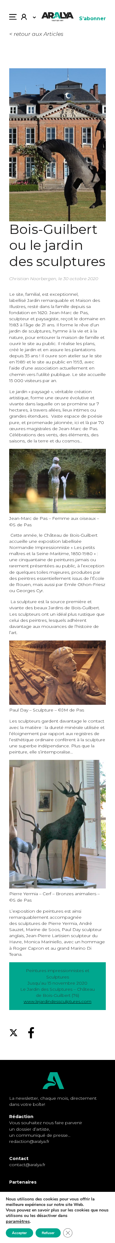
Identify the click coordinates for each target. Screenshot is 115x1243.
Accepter (19, 1232)
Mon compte (26, 18)
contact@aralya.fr (27, 1164)
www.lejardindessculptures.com (57, 1001)
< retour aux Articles (36, 34)
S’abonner (92, 18)
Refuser (48, 1232)
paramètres (18, 1221)
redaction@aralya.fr (29, 1141)
